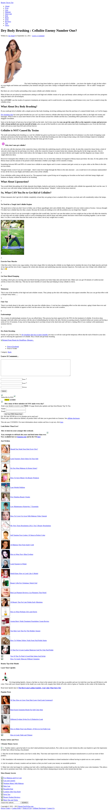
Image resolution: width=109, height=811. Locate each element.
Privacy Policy (6, 808)
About (7, 6)
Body (7, 18)
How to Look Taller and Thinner (21, 735)
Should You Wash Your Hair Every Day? (24, 449)
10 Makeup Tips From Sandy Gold (22, 545)
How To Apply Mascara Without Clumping (24, 659)
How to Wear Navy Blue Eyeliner (21, 554)
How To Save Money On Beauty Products (24, 478)
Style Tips (7, 794)
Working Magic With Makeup (14, 783)
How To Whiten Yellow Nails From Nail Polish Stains (28, 640)
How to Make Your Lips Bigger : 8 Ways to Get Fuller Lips (30, 729)
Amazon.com (21, 437)
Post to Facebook (13, 346)
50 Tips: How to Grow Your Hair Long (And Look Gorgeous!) (31, 700)
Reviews (8, 21)
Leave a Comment (38, 36)
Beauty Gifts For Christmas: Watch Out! (23, 583)
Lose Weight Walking (17, 487)
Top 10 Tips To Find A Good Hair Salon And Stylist (27, 656)
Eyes (6, 8)
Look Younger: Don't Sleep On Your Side (24, 459)
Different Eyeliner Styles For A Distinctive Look (26, 719)
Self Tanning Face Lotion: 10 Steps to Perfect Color (27, 535)
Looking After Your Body (12, 792)
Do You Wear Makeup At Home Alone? (23, 468)
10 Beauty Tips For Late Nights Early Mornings (26, 602)
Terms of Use (27, 808)
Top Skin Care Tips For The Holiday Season (25, 631)
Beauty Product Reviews (12, 797)
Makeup (8, 12)
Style (7, 20)
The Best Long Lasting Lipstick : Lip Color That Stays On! (39, 688)
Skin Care (8, 14)
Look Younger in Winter (18, 564)
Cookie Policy (16, 808)
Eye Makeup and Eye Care (13, 778)
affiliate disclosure (73, 418)
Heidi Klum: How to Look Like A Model (24, 573)
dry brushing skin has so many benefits (35, 335)
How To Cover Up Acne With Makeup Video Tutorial (28, 516)
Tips (6, 23)
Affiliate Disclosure (39, 808)
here (61, 422)
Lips (6, 10)
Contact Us (50, 808)
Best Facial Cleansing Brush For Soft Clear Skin (26, 710)
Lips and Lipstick (9, 781)
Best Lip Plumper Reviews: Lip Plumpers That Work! (28, 593)
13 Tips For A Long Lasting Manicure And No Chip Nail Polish (31, 650)
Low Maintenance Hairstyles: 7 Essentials (24, 506)
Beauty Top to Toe (7, 3)
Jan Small (11, 36)
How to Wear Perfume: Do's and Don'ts (23, 612)
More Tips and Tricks (11, 800)
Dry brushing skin (7, 115)
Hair (6, 16)
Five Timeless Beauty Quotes (20, 497)
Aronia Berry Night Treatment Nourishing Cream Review (29, 621)
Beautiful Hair (8, 789)
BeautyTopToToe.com (25, 806)
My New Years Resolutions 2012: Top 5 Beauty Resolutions (30, 526)
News (7, 25)
